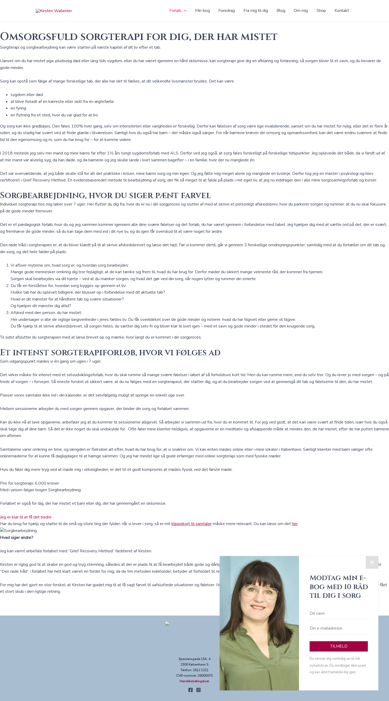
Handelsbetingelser (194, 681)
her (295, 524)
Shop (321, 10)
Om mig (301, 10)
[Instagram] (198, 690)
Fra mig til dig (255, 10)
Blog (281, 10)
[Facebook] (190, 690)
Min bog (202, 10)
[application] (184, 10)
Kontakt (341, 10)
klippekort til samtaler (191, 524)
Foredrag (226, 10)
